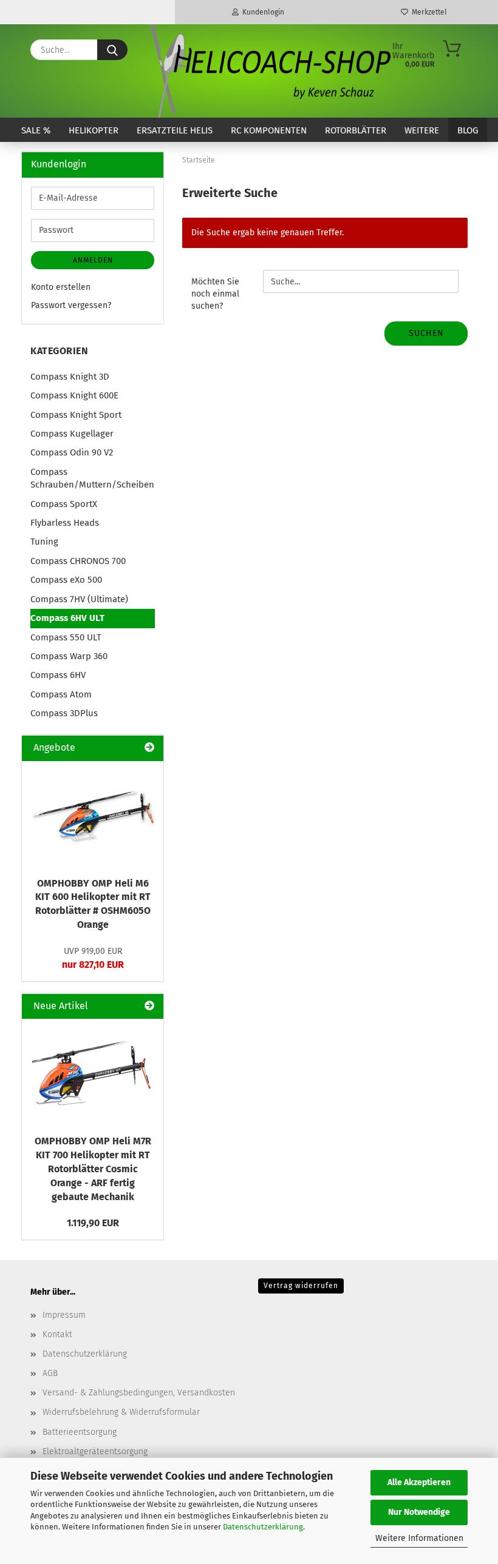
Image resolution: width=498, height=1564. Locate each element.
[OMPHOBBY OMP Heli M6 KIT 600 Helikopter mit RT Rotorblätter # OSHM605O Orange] (93, 815)
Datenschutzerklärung (263, 1526)
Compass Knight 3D (69, 376)
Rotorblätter (355, 130)
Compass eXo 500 (66, 579)
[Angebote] (149, 748)
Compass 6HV (58, 675)
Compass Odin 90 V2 (71, 452)
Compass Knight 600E (74, 395)
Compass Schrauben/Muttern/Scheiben (92, 478)
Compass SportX (63, 503)
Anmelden (93, 260)
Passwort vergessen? (71, 305)
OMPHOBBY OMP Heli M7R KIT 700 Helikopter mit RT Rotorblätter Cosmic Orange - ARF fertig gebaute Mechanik (93, 1168)
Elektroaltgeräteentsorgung (95, 1451)
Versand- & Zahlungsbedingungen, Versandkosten (139, 1393)
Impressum (64, 1315)
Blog (467, 130)
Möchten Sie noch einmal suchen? (215, 294)
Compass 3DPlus (64, 713)
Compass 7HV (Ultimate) (79, 599)
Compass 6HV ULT (67, 618)
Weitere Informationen (419, 1538)
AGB (50, 1373)
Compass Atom (61, 694)
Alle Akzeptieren (419, 1482)
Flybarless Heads (64, 522)
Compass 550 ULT (65, 637)
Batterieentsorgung (80, 1432)
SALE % (35, 130)
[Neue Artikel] (149, 1006)
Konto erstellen (60, 287)
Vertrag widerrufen (301, 1285)
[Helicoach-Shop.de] (268, 71)
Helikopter (93, 130)
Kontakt (57, 1334)
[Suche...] (112, 49)
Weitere (421, 130)
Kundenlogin (261, 12)
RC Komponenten (269, 130)
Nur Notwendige (419, 1512)
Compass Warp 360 (68, 656)
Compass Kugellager (72, 433)
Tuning (44, 541)
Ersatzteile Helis (175, 130)
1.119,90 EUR (93, 1223)
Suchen (426, 333)
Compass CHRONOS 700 (78, 560)
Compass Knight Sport (75, 414)
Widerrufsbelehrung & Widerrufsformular (121, 1412)
